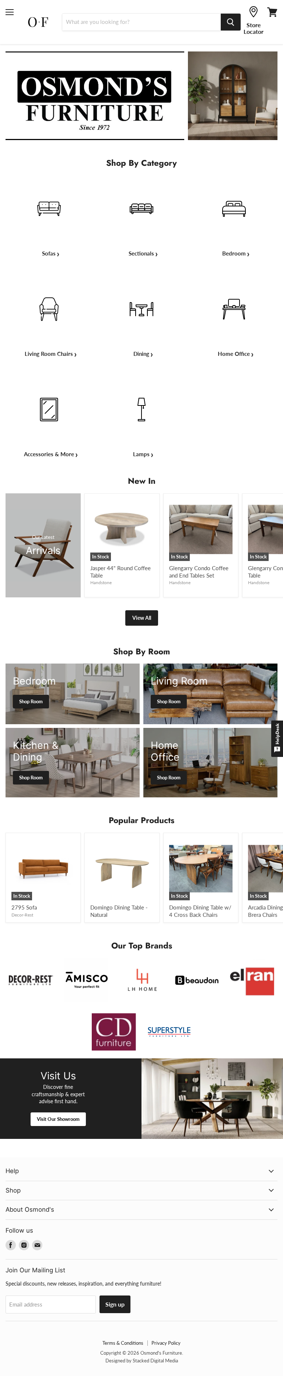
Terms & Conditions (122, 1343)
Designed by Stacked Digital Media (141, 1361)
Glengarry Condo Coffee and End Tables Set (198, 572)
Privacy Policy (166, 1343)
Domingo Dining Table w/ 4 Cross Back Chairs (200, 911)
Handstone (101, 582)
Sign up (115, 1304)
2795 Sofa (24, 907)
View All (141, 618)
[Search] (231, 22)
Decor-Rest (22, 915)
